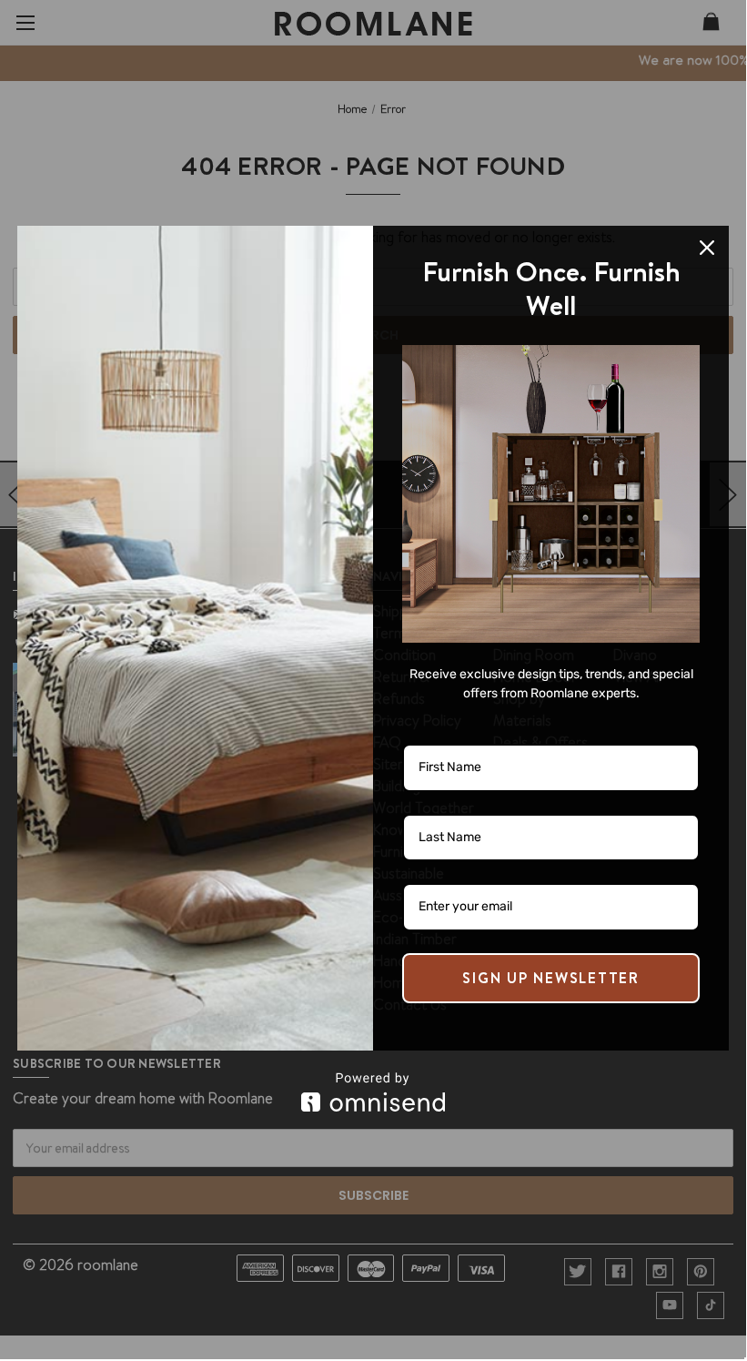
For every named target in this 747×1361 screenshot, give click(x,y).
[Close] (707, 247)
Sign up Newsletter (551, 978)
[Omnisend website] (373, 1092)
